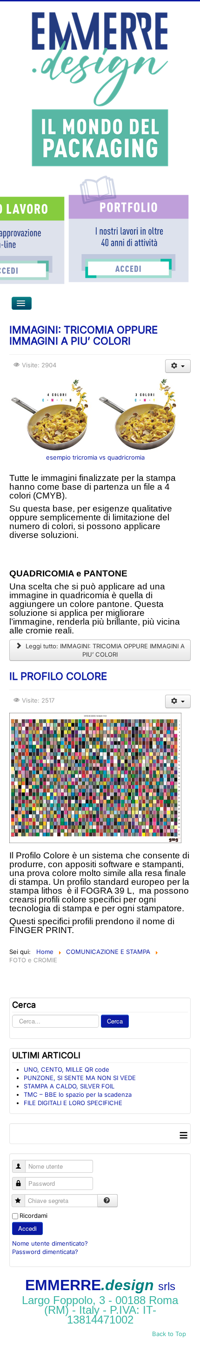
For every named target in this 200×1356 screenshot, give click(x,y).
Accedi (27, 1228)
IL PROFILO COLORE (58, 676)
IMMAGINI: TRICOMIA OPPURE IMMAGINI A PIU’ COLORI (83, 335)
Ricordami (33, 1215)
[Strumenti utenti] (178, 366)
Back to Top (169, 1333)
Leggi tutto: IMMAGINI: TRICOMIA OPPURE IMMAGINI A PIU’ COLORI (104, 650)
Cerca (115, 1021)
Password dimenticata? (45, 1251)
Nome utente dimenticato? (50, 1243)
